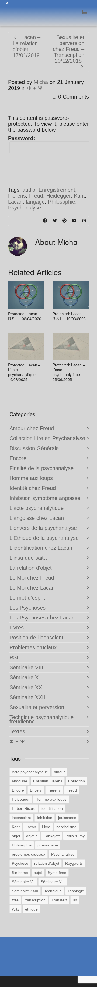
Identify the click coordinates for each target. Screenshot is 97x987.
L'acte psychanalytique (36, 508)
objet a (32, 836)
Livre (46, 827)
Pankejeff (52, 836)
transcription (35, 900)
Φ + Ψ (35, 88)
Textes (17, 731)
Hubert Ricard (24, 808)
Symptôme (57, 872)
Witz (15, 909)
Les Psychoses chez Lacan (42, 618)
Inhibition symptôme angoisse (44, 498)
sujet (38, 872)
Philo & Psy (75, 836)
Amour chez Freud (31, 428)
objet (16, 836)
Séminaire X (24, 677)
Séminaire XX (25, 687)
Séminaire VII (23, 882)
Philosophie (61, 202)
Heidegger (58, 196)
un (75, 900)
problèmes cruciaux (28, 854)
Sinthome (20, 872)
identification (52, 808)
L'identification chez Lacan (40, 548)
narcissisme (66, 827)
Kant (79, 196)
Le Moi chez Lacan (32, 588)
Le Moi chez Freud (31, 578)
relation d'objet (46, 863)
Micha (41, 82)
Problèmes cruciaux (33, 647)
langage (35, 202)
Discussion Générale (34, 448)
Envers (36, 790)
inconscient (21, 818)
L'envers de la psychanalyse (43, 528)
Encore (17, 458)
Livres (16, 628)
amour (59, 772)
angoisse (19, 781)
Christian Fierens (47, 781)
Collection (76, 781)
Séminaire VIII (26, 667)
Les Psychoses (27, 608)
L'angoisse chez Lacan (36, 518)
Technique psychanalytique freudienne (41, 719)
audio (28, 190)
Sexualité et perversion (36, 707)
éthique (31, 909)
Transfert (59, 900)
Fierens (17, 196)
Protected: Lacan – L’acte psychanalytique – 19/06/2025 (24, 372)
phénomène (47, 845)
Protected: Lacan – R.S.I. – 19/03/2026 (69, 316)
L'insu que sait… (29, 558)
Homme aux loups (31, 478)
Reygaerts (74, 863)
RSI (13, 657)
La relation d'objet (30, 568)
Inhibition (44, 818)
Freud (36, 196)
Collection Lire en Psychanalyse (47, 438)
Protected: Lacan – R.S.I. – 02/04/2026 (24, 316)
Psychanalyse (24, 208)
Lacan (15, 202)
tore (15, 900)
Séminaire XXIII (28, 697)
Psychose (20, 863)
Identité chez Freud (32, 488)
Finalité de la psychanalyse (41, 468)
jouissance (67, 818)
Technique (53, 891)
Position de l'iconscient (36, 637)
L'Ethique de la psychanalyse (44, 538)
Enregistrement (57, 190)
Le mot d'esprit (27, 598)
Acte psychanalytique (30, 772)
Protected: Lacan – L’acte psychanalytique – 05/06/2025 (69, 372)
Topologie (76, 891)
